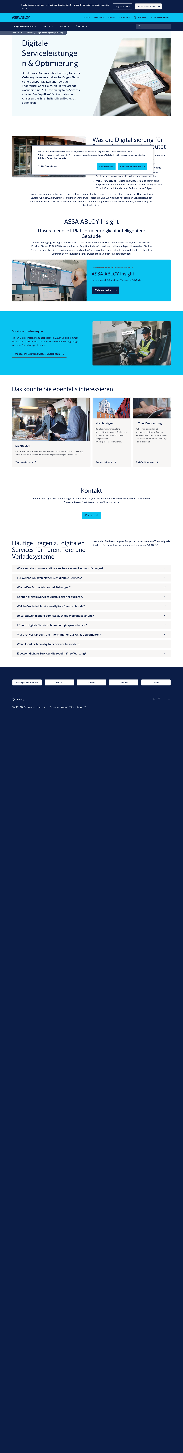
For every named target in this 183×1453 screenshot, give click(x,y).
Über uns (80, 26)
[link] (148, 6)
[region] (92, 160)
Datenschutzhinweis (56, 158)
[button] (122, 6)
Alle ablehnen (106, 166)
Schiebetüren (103, 176)
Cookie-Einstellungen (48, 166)
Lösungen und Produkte (22, 26)
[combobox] (153, 26)
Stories (63, 26)
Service (46, 26)
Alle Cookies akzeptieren (132, 166)
